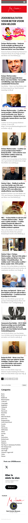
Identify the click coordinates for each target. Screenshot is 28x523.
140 (14, 379)
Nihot (3, 432)
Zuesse (3, 456)
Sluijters (3, 443)
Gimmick (4, 407)
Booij (2, 396)
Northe (3, 434)
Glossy (3, 409)
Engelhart (4, 405)
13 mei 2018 (4, 108)
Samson (3, 441)
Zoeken (24, 385)
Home (3, 415)
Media (3, 426)
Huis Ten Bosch (5, 417)
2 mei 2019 (4, 74)
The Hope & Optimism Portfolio (11, 445)
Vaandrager (4, 449)
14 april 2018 (5, 252)
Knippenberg (5, 420)
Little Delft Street (6, 422)
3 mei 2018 (4, 181)
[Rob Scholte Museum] (14, 9)
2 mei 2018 (4, 216)
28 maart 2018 (5, 289)
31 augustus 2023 (6, 41)
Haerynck (4, 411)
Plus (2, 435)
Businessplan (5, 400)
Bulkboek (4, 398)
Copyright (4, 403)
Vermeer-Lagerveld (7, 452)
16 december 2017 (6, 321)
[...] (19, 56)
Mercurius (4, 428)
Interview (4, 419)
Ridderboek (5, 439)
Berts (2, 394)
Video (3, 454)
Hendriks (4, 413)
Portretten (4, 437)
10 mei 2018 (4, 147)
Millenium (4, 430)
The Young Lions (6, 447)
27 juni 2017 (4, 355)
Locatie (3, 424)
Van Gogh (4, 451)
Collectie (4, 402)
